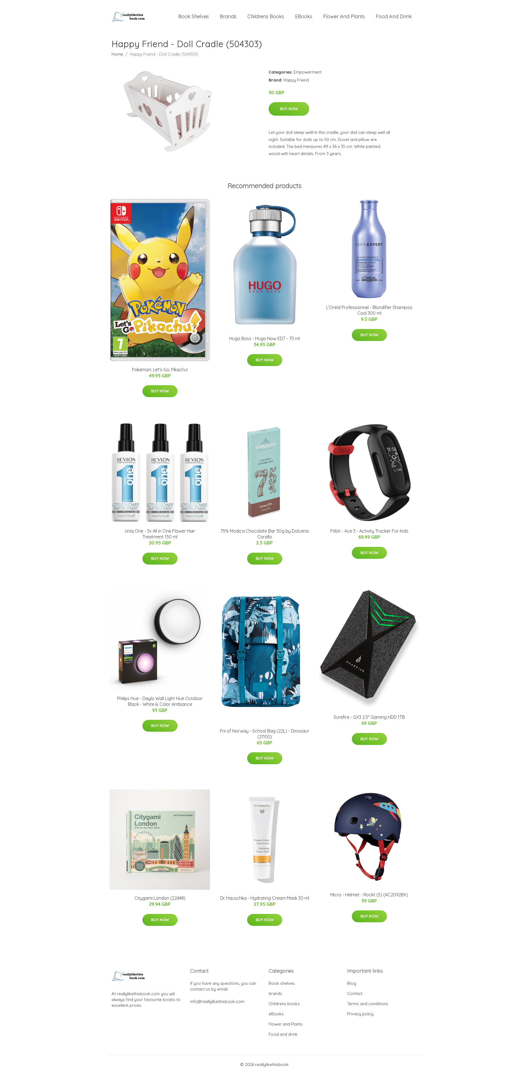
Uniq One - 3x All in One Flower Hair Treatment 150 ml (160, 533)
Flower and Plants (344, 16)
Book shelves (193, 16)
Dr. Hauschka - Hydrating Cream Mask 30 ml (264, 898)
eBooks (303, 16)
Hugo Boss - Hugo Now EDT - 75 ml (264, 338)
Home (117, 54)
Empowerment (308, 72)
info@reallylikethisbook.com (217, 1001)
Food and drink (394, 16)
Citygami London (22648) (159, 898)
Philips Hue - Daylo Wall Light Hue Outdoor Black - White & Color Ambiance (160, 701)
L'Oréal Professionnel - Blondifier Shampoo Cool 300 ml (369, 310)
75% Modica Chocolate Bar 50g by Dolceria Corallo (264, 533)
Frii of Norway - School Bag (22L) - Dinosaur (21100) (264, 733)
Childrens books (265, 16)
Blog (351, 983)
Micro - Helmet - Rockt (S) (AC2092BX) (369, 894)
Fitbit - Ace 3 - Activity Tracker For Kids (369, 531)
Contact (354, 993)
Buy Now (289, 108)
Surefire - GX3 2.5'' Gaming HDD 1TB (369, 717)
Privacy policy (360, 1013)
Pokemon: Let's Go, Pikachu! (160, 369)
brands (228, 16)
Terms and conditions (367, 1003)
